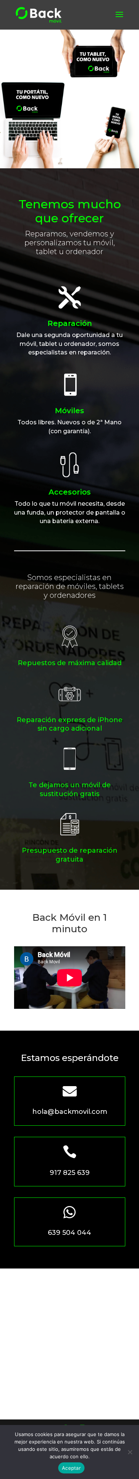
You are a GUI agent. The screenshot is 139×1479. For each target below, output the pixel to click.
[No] (129, 1452)
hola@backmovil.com (69, 1112)
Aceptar (71, 1468)
